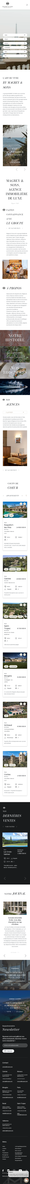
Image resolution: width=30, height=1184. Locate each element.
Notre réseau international (21, 1158)
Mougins (8, 677)
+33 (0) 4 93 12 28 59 (6, 1130)
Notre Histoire (18, 1150)
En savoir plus (14, 228)
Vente (11, 357)
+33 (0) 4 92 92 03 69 (6, 1096)
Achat (11, 160)
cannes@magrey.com (7, 1083)
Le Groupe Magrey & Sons (20, 1148)
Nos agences (5, 1156)
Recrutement (18, 1160)
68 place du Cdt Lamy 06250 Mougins (7, 1093)
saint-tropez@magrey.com (22, 1116)
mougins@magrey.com (7, 1099)
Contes (7, 776)
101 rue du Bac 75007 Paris (20, 1093)
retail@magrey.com (6, 1115)
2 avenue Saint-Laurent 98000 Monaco (22, 1077)
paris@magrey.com (21, 1099)
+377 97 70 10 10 (21, 1080)
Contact (4, 1161)
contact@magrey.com (7, 1068)
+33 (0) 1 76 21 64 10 (21, 1096)
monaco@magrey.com (22, 1083)
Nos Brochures (5, 1159)
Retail (3, 1152)
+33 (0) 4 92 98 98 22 (6, 1080)
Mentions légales (5, 1178)
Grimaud (8, 727)
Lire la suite (13, 949)
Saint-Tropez (7, 629)
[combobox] (15, 35)
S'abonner (9, 1053)
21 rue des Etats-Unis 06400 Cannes (7, 1077)
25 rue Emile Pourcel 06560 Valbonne (6, 1127)
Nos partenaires (18, 1162)
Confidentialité (9, 1175)
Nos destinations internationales (18, 1155)
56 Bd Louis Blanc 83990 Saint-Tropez (6, 1109)
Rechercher (7, 60)
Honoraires (15, 1178)
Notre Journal (18, 1152)
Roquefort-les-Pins (9, 528)
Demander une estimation (15, 983)
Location (11, 162)
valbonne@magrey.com (7, 1132)
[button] (16, 169)
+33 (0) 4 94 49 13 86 (6, 1112)
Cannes (7, 580)
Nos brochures (15, 370)
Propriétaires (5, 1154)
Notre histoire (15, 337)
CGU (11, 1178)
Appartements (12, 497)
